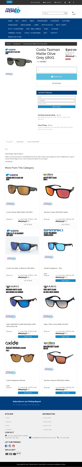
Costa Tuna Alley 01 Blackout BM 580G (20, 268)
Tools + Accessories (32, 33)
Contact (54, 33)
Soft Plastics (47, 25)
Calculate (57, 107)
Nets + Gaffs (61, 25)
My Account (47, 2)
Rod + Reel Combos (33, 29)
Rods (46, 29)
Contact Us (9, 429)
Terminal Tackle (14, 33)
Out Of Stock (28, 224)
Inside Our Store (14, 37)
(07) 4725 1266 (36, 2)
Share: (39, 61)
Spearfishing (42, 21)
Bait (45, 33)
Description (10, 141)
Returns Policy (48, 421)
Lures (36, 25)
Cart (74, 14)
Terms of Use (47, 425)
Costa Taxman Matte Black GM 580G (19, 212)
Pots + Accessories (15, 29)
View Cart (58, 2)
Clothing (66, 21)
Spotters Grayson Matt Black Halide (56, 380)
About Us (8, 421)
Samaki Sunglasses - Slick (53, 268)
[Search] (66, 13)
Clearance (55, 21)
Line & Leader (26, 25)
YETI (17, 21)
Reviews (29, 141)
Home (10, 21)
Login (9, 2)
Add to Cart (28, 336)
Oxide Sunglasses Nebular (15, 380)
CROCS (24, 21)
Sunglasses (13, 25)
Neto (63, 464)
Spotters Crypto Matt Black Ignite (56, 212)
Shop (7, 425)
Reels (32, 21)
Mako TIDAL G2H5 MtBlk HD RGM (56, 324)
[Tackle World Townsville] (13, 10)
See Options (66, 280)
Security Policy (48, 429)
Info (76, 56)
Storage (54, 29)
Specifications (20, 141)
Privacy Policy (47, 418)
